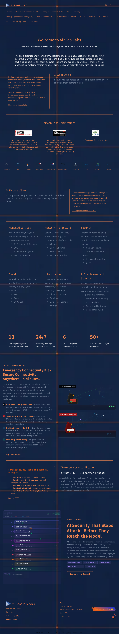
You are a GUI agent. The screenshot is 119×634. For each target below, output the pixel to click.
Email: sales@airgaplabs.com (71, 609)
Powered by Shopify (54, 633)
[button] (76, 11)
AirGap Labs (44, 633)
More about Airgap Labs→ (18, 105)
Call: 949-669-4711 (66, 606)
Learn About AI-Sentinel (80, 574)
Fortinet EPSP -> (14, 498)
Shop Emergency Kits (13, 455)
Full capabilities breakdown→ (84, 211)
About (62, 603)
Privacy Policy (65, 616)
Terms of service (78, 633)
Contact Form (65, 613)
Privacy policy (67, 633)
